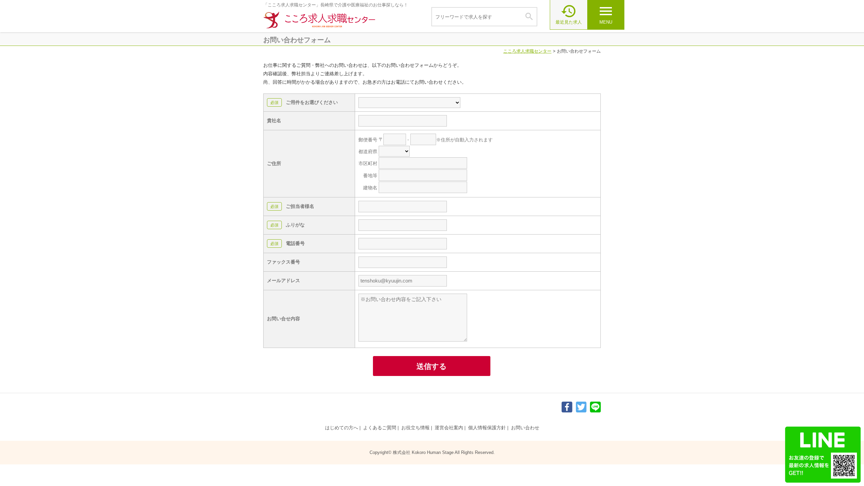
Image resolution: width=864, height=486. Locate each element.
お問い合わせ (525, 427)
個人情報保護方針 (487, 427)
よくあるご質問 (379, 427)
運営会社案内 (449, 427)
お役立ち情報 (415, 427)
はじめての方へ (341, 427)
